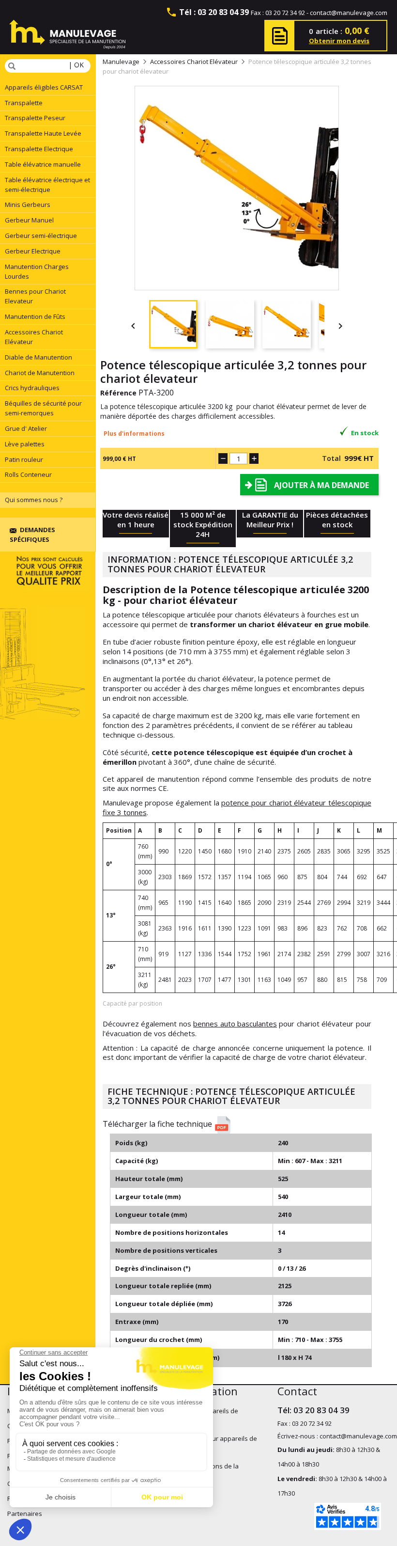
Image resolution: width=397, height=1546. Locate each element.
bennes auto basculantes (235, 1023)
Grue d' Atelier (26, 428)
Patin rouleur (24, 459)
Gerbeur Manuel (29, 220)
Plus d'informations (134, 433)
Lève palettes (25, 444)
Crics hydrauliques (32, 387)
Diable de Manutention (38, 357)
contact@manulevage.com (348, 12)
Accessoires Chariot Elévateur (34, 337)
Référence (118, 392)
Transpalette (24, 102)
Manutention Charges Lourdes (37, 271)
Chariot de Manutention (40, 372)
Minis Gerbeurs (27, 204)
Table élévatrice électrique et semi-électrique (47, 184)
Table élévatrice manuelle (43, 164)
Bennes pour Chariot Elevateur (35, 296)
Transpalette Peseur (35, 117)
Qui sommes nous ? (33, 499)
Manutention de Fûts (35, 316)
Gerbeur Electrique (33, 251)
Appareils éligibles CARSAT (44, 87)
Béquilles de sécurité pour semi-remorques (43, 408)
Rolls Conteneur (28, 474)
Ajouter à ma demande (321, 485)
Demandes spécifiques (32, 534)
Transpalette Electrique (39, 148)
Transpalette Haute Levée (43, 133)
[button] (241, 1125)
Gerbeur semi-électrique (41, 235)
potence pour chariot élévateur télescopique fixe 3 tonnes (237, 807)
